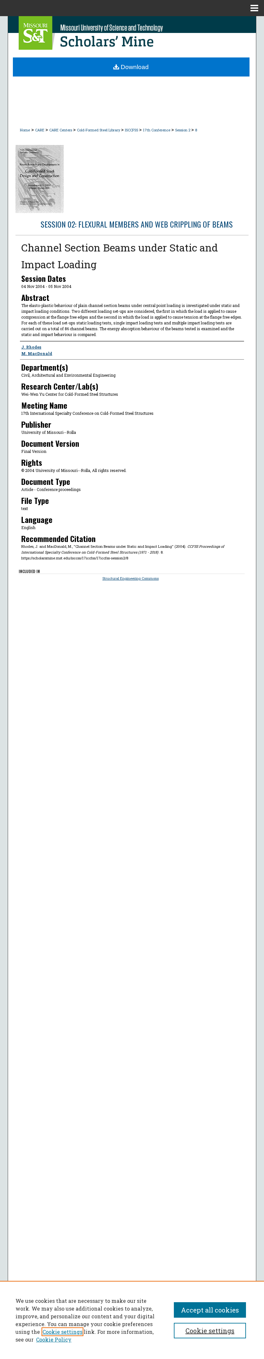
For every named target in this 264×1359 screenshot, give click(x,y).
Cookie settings (62, 1331)
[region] (132, 1320)
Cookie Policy (53, 1339)
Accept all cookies (210, 1310)
